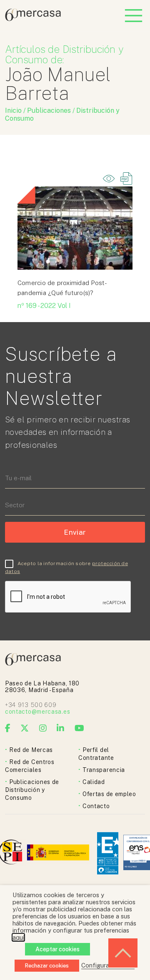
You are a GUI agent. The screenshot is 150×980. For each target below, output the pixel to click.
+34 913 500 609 (31, 705)
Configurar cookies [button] (108, 965)
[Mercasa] (33, 19)
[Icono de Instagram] (43, 728)
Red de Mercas (31, 750)
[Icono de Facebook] (8, 728)
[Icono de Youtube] (80, 728)
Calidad (93, 782)
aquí (18, 937)
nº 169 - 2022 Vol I (44, 306)
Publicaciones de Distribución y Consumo (32, 790)
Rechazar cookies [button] (47, 966)
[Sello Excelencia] (107, 853)
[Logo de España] (59, 853)
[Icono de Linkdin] (61, 728)
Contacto (96, 806)
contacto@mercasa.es (37, 711)
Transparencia (103, 770)
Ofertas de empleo (109, 794)
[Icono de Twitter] (24, 728)
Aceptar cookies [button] (57, 949)
